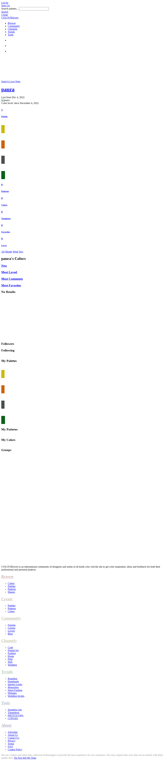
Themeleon (13, 712)
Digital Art (13, 650)
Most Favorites (11, 285)
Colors (4, 205)
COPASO (13, 718)
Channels (12, 29)
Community (14, 26)
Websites (12, 693)
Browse (12, 23)
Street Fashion (15, 690)
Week (15, 251)
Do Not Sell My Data (25, 758)
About (6, 725)
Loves (4, 245)
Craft (10, 647)
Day (21, 251)
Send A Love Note (10, 81)
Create (4, 14)
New (4, 265)
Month (8, 251)
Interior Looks (15, 684)
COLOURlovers (9, 17)
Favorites (5, 232)
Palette (4, 116)
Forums (11, 625)
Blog (10, 633)
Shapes (11, 592)
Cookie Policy (15, 749)
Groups (11, 628)
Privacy (11, 740)
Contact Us (13, 738)
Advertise (13, 732)
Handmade (13, 681)
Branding (12, 678)
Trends (11, 31)
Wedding (12, 665)
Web (10, 662)
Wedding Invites (16, 696)
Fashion (12, 653)
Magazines (13, 687)
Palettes (11, 586)
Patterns (5, 191)
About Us (13, 735)
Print (10, 659)
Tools (10, 34)
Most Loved (9, 272)
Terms (11, 743)
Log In (4, 2)
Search (4, 11)
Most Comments (12, 278)
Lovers (11, 630)
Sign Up (5, 5)
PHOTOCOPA (16, 715)
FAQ (10, 746)
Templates (6, 218)
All (3, 251)
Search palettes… (10, 8)
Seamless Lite (15, 709)
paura (8, 89)
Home (11, 656)
